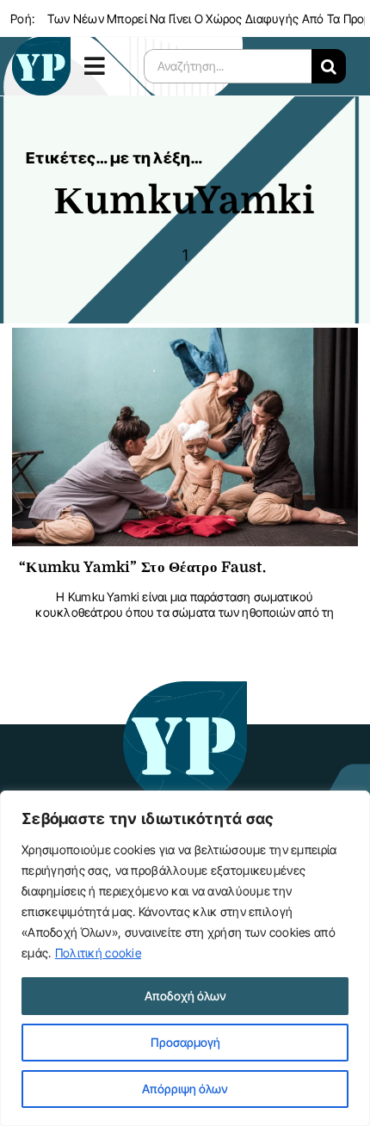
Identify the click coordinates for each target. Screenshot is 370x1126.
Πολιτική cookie (98, 952)
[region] (185, 958)
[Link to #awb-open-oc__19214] (101, 65)
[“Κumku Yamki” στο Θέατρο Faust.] (185, 341)
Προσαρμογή (185, 1042)
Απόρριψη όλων (185, 1088)
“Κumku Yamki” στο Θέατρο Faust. (142, 567)
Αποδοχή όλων (185, 995)
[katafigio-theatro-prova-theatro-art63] (185, 689)
